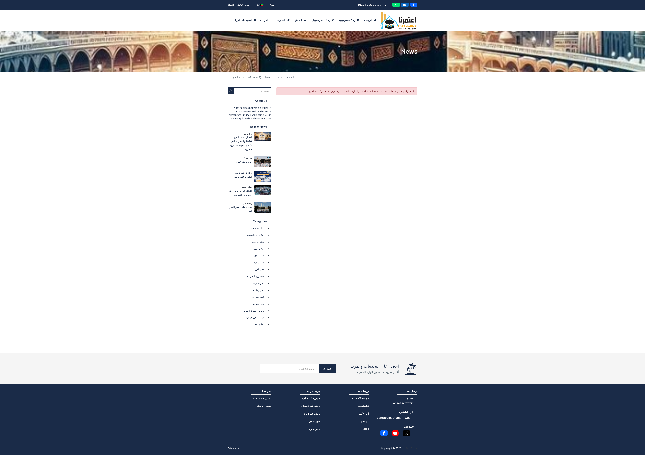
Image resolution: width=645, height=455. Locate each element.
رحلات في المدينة (256, 234)
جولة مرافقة (258, 241)
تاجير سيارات (258, 296)
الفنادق (298, 20)
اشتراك (231, 5)
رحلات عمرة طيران (320, 20)
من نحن (365, 421)
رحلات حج (248, 134)
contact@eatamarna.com (374, 5)
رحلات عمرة (247, 187)
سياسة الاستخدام (360, 398)
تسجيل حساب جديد (262, 398)
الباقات (365, 429)
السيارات (281, 20)
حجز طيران (259, 283)
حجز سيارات (258, 262)
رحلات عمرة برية (347, 20)
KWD (271, 5)
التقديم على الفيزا (243, 20)
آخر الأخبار (364, 413)
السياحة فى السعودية (254, 317)
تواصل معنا (363, 405)
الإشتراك (327, 368)
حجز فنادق (259, 255)
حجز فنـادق (314, 421)
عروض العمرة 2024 (254, 310)
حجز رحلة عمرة (243, 161)
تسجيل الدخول (243, 5)
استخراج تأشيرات (256, 276)
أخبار (280, 77)
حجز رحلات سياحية (311, 398)
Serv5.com (411, 448)
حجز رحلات (247, 158)
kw (258, 5)
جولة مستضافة (257, 228)
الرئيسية (368, 20)
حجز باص (260, 269)
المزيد (265, 20)
